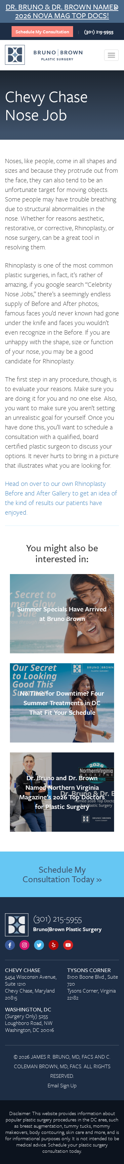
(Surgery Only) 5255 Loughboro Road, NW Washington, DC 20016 (29, 1020)
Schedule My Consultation (42, 31)
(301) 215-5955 (98, 31)
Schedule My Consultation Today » (62, 874)
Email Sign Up (62, 1085)
